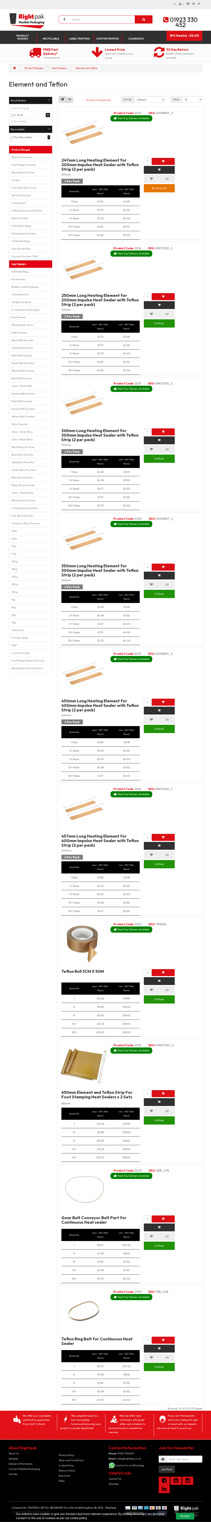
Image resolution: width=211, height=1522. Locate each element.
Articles (13, 1474)
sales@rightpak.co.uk (125, 1458)
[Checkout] (198, 4)
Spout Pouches (20, 218)
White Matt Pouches (23, 370)
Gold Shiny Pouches (23, 462)
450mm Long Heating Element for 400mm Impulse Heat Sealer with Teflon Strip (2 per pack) (100, 705)
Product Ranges (22, 37)
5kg (14, 607)
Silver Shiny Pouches (23, 485)
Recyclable (51, 38)
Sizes (14, 530)
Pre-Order (20, 121)
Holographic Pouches (24, 233)
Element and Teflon (87, 68)
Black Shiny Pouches (23, 447)
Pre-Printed (18, 317)
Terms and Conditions (71, 1460)
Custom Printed (107, 38)
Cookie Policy (66, 1465)
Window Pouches (21, 195)
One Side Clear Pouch (24, 187)
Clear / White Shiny (23, 492)
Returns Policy (67, 1470)
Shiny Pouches (20, 424)
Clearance (136, 38)
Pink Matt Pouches (22, 401)
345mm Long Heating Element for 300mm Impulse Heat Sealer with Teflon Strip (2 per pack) (99, 435)
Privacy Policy (66, 1455)
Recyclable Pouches (23, 172)
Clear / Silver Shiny (22, 431)
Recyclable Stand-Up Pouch (27, 668)
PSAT (14, 645)
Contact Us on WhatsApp (129, 1465)
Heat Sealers (59, 68)
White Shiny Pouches (23, 500)
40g (14, 538)
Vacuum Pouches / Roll (25, 256)
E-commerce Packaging (25, 309)
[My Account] (181, 4)
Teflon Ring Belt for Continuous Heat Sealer (96, 1341)
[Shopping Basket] (193, 4)
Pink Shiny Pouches (22, 515)
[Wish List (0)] (187, 4)
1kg (13, 599)
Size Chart (64, 1475)
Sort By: (127, 99)
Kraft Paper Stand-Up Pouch (28, 660)
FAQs (62, 1480)
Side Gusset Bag (21, 248)
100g (15, 561)
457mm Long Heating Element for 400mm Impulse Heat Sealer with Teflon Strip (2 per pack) (100, 840)
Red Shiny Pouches (22, 477)
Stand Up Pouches (22, 157)
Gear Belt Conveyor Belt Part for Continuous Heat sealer (94, 1220)
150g (14, 569)
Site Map (113, 1484)
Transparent (19, 203)
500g (15, 584)
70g (14, 553)
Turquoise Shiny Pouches (26, 523)
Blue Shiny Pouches (22, 454)
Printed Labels (20, 637)
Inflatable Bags (20, 271)
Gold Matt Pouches (22, 347)
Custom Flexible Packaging (24, 1468)
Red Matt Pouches (22, 355)
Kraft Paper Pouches (23, 164)
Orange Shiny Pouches (25, 508)
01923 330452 (121, 1453)
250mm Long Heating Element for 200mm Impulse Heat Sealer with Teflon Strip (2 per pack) (100, 300)
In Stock (18, 114)
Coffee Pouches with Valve (27, 210)
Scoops (16, 180)
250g (15, 576)
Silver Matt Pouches (23, 363)
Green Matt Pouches (23, 393)
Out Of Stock (21, 108)
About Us (14, 1453)
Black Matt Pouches (23, 340)
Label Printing (79, 38)
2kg (14, 614)
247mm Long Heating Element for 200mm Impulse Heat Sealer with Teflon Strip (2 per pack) (100, 164)
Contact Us (115, 1478)
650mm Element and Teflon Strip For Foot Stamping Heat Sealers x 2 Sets (96, 1094)
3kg (14, 622)
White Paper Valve (22, 325)
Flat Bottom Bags (21, 225)
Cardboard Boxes (21, 302)
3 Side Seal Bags (21, 241)
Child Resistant (20, 294)
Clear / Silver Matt (22, 386)
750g (15, 592)
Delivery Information (21, 1463)
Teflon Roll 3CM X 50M (82, 971)
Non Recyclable (23, 137)
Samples (13, 1458)
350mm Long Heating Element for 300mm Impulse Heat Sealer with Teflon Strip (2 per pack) (99, 570)
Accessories (18, 279)
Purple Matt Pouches (23, 408)
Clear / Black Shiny (22, 439)
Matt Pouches (19, 332)
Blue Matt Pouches (22, 378)
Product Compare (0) (98, 100)
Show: (176, 99)
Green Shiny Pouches (24, 469)
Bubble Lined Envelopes (25, 286)
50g (14, 546)
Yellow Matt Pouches (23, 416)
